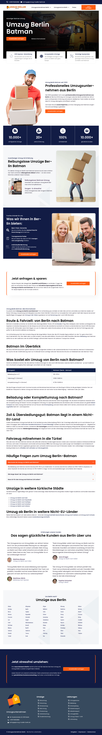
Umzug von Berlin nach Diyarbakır (21, 500)
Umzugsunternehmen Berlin (40, 7)
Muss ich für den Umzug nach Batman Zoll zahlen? (24, 479)
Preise (74, 7)
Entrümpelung (48, 405)
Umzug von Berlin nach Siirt (19, 498)
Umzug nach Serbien (71, 515)
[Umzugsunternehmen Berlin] (16, 7)
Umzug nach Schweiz (88, 515)
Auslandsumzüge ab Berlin (41, 517)
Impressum (82, 732)
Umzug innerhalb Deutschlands (54, 515)
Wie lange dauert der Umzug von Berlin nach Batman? (25, 474)
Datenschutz (91, 732)
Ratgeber (74, 732)
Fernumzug (53, 315)
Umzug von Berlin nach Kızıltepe (20, 502)
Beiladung (83, 336)
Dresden (59, 324)
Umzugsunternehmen (16, 712)
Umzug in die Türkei (31, 315)
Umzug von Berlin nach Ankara (20, 506)
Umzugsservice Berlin (60, 7)
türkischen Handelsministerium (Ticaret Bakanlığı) (37, 424)
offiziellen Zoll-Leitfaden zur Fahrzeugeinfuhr (34, 448)
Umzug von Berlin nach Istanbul (20, 504)
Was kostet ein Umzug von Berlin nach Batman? (23, 462)
